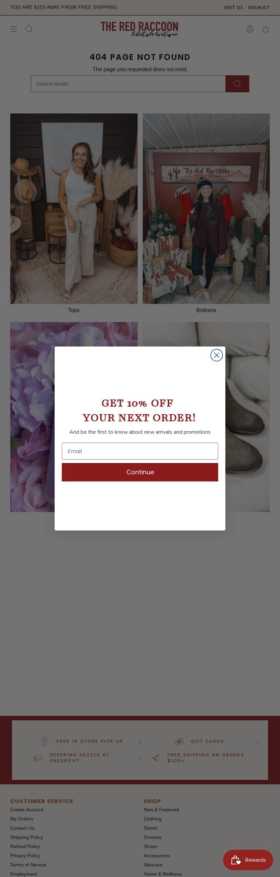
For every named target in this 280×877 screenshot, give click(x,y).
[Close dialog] (217, 355)
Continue (140, 472)
